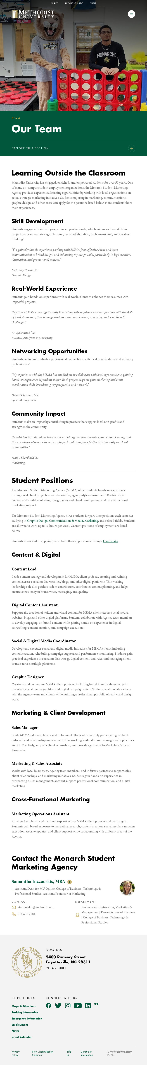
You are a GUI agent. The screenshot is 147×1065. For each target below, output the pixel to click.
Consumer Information (87, 1053)
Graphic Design (37, 521)
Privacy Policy (16, 1053)
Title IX (69, 1053)
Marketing (91, 521)
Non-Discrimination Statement (42, 1053)
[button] (131, 14)
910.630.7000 (56, 968)
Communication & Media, (66, 521)
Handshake (110, 541)
